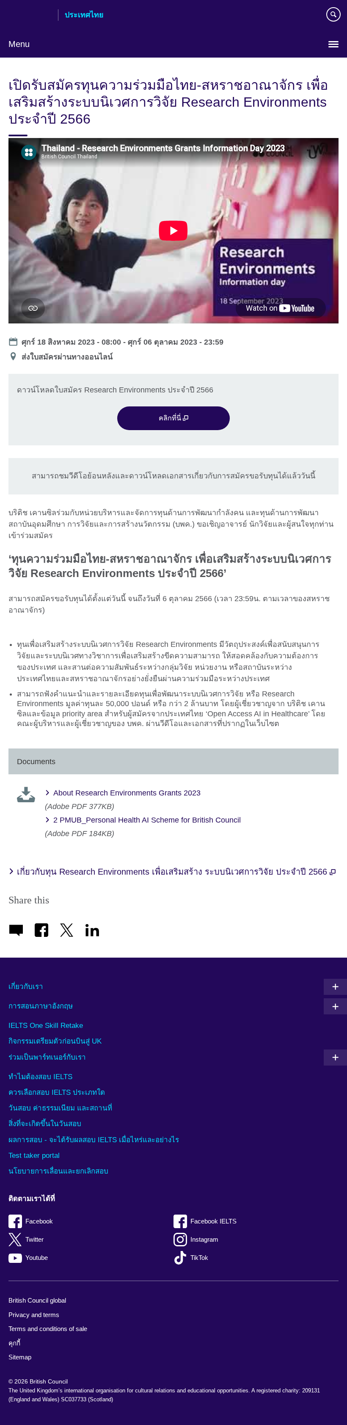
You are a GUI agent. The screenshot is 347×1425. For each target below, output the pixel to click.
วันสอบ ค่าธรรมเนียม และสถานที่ (60, 1108)
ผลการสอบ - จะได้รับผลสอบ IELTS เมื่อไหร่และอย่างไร (93, 1140)
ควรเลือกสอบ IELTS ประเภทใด (56, 1092)
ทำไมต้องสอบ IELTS (40, 1077)
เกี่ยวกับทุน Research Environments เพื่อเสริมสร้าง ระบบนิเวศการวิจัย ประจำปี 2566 (173, 871)
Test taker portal (34, 1156)
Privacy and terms (33, 1314)
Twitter (34, 1239)
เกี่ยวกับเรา (25, 987)
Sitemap (19, 1357)
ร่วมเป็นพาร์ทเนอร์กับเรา (47, 1057)
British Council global (37, 1300)
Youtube (36, 1257)
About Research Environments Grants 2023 (127, 793)
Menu (19, 44)
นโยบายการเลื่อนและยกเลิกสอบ (58, 1171)
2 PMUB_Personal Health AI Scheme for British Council (147, 820)
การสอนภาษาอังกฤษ (40, 1006)
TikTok (199, 1257)
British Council (30, 15)
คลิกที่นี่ (171, 418)
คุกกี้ (14, 1343)
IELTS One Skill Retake (45, 1026)
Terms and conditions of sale (47, 1328)
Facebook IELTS (213, 1221)
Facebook (39, 1221)
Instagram (204, 1239)
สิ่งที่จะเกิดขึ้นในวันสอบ (44, 1124)
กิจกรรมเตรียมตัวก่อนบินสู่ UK (55, 1041)
